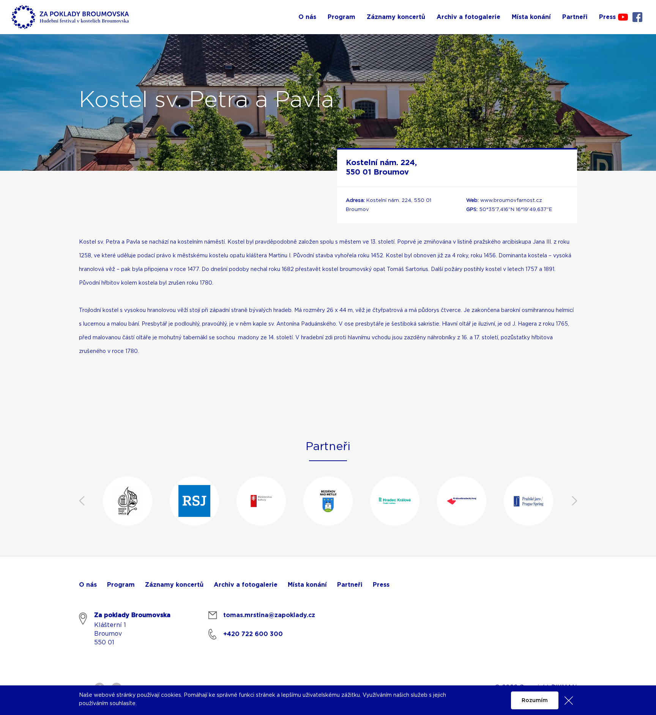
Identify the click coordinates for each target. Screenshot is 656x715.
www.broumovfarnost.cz (511, 200)
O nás (88, 585)
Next (574, 501)
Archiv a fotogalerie (246, 585)
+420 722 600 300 (253, 634)
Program (121, 585)
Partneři (350, 585)
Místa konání (307, 585)
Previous (81, 501)
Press (381, 585)
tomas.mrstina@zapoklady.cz (269, 615)
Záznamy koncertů (174, 585)
